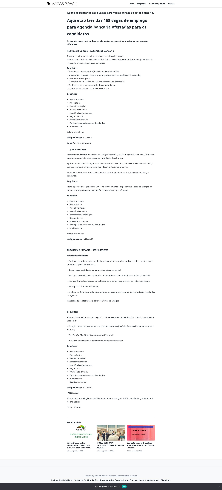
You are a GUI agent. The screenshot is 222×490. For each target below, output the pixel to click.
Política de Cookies (82, 480)
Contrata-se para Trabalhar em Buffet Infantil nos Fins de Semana (140, 445)
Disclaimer (166, 480)
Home (131, 3)
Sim (124, 486)
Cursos (171, 3)
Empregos (141, 3)
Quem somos (153, 480)
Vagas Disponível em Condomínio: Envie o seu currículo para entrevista (78, 445)
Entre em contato (138, 480)
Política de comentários (103, 480)
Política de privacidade (61, 480)
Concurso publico (157, 3)
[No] (219, 486)
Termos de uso (121, 480)
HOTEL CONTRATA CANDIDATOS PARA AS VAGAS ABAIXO (110, 445)
